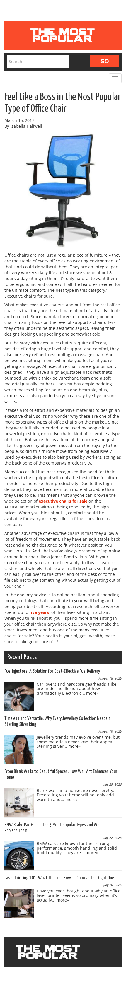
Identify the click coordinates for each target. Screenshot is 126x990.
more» (92, 693)
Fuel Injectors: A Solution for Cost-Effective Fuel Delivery (52, 671)
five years (39, 612)
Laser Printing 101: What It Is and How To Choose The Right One (59, 877)
